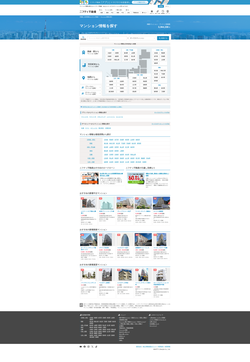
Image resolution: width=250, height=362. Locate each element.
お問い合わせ (153, 321)
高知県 (148, 158)
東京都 (106, 143)
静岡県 (117, 151)
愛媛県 (143, 158)
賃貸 (120, 317)
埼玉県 (118, 143)
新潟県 (106, 147)
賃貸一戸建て (143, 317)
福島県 (138, 139)
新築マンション (132, 321)
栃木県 (134, 143)
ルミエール (119, 117)
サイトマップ (153, 326)
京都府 (117, 154)
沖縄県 (144, 162)
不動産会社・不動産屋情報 (126, 328)
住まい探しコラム (124, 334)
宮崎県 (132, 162)
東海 (91, 151)
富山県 (122, 147)
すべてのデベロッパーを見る (160, 124)
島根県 (122, 158)
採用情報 (167, 346)
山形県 (132, 139)
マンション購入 (123, 321)
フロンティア (101, 117)
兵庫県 (111, 154)
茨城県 (128, 143)
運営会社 (139, 346)
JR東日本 (108, 128)
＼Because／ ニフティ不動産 (157, 317)
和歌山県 (133, 154)
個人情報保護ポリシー (150, 346)
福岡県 (106, 162)
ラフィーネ (92, 117)
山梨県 (111, 147)
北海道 (106, 139)
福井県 (132, 147)
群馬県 (139, 143)
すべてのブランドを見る (161, 112)
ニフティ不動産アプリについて (158, 319)
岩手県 (117, 139)
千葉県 (123, 143)
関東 (91, 143)
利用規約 (160, 346)
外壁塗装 (121, 338)
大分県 (127, 162)
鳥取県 (117, 158)
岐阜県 (111, 151)
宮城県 (122, 139)
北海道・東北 (91, 139)
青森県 (111, 139)
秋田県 (127, 139)
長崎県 (117, 162)
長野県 (117, 147)
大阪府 (106, 154)
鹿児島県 (138, 162)
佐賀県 (111, 162)
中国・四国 (91, 158)
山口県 (127, 158)
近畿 (91, 154)
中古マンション (141, 321)
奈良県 (127, 154)
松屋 (82, 128)
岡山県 (111, 158)
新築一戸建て (130, 324)
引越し (121, 340)
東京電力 (101, 128)
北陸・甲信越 (91, 147)
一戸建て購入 (122, 324)
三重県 (122, 151)
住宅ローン (122, 336)
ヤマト (87, 128)
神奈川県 (112, 143)
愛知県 (106, 151)
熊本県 (122, 162)
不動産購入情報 (123, 319)
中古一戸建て (138, 324)
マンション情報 (123, 330)
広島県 (106, 158)
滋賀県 (122, 154)
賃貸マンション (126, 317)
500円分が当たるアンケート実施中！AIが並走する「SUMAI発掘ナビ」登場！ (102, 107)
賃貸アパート (134, 317)
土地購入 (121, 326)
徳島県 (132, 158)
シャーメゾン (111, 117)
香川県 (138, 158)
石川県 (127, 147)
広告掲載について (154, 324)
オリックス (94, 128)
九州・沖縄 (91, 162)
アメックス (84, 117)
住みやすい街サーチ (124, 332)
